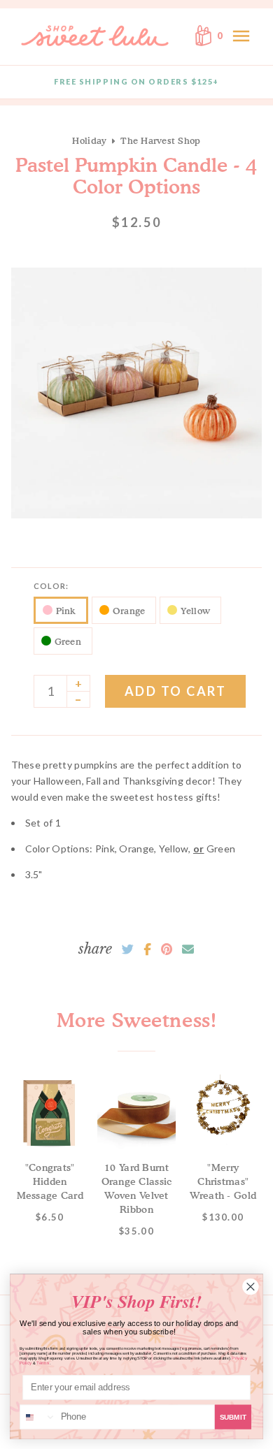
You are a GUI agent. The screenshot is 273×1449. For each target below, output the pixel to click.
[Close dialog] (251, 1286)
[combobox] (38, 1417)
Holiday (89, 140)
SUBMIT (233, 1417)
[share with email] (188, 949)
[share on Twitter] (128, 949)
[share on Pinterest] (166, 949)
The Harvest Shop (160, 140)
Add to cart (176, 691)
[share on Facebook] (147, 949)
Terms (42, 1362)
